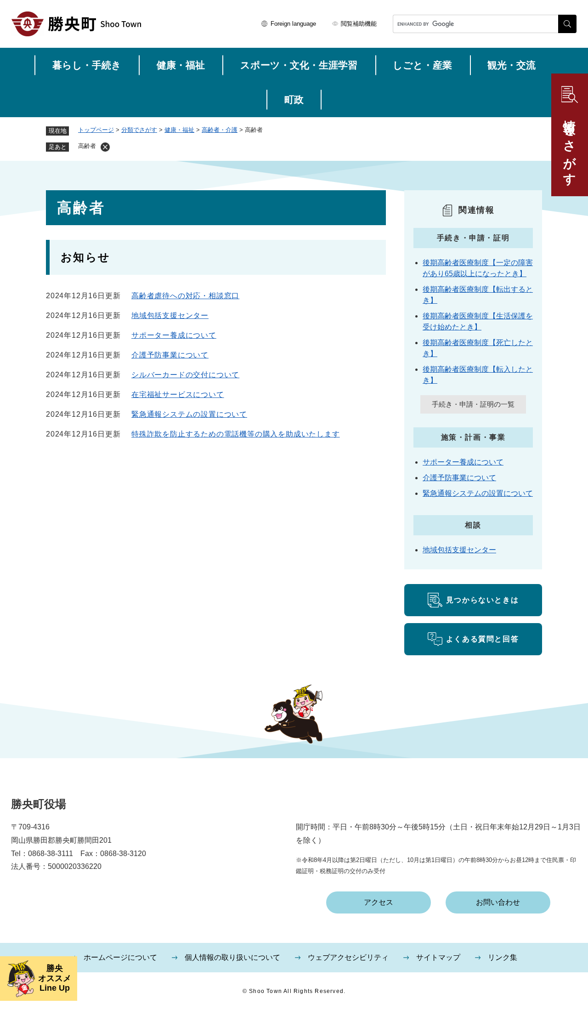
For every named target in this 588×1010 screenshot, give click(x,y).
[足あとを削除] (105, 147)
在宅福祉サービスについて (177, 394)
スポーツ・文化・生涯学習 (298, 65)
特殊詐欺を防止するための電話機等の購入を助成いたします (235, 434)
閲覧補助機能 (359, 23)
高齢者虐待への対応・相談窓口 (185, 296)
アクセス (378, 902)
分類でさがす (139, 129)
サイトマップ (438, 957)
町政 (294, 99)
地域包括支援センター (170, 315)
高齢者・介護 (219, 129)
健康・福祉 (181, 65)
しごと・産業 (422, 65)
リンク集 (502, 957)
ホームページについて (120, 957)
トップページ (96, 129)
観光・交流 (511, 65)
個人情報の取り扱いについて (232, 957)
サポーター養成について (173, 335)
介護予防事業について (170, 355)
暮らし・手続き (86, 65)
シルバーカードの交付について (185, 375)
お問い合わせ (498, 902)
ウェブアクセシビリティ (348, 957)
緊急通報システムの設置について (189, 414)
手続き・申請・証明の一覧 (473, 404)
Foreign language (293, 23)
